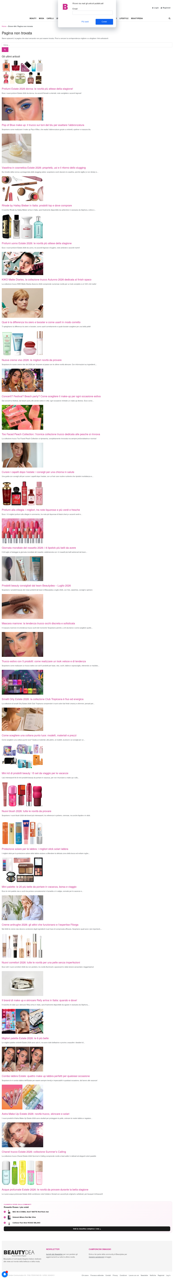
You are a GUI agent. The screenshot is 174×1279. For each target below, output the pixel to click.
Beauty (33, 18)
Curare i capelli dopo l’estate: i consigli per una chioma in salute (38, 472)
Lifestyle (123, 18)
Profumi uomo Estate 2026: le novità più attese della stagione (37, 243)
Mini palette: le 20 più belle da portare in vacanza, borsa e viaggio (39, 886)
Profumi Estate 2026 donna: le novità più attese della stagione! (37, 88)
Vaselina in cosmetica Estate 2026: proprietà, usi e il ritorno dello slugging (44, 167)
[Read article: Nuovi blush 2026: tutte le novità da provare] (87, 794)
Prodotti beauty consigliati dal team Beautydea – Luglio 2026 (36, 585)
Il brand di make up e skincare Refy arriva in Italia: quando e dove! (39, 1000)
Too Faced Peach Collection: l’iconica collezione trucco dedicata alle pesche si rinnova (51, 434)
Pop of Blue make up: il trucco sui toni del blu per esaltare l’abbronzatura (43, 125)
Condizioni (123, 1275)
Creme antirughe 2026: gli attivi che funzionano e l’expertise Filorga (40, 924)
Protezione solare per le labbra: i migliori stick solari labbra (35, 849)
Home (4, 26)
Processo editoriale (97, 1275)
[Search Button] (169, 18)
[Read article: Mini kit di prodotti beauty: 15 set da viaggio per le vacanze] (87, 756)
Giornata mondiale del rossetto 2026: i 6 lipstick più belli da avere (39, 547)
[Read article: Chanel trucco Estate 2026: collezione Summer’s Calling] (87, 1134)
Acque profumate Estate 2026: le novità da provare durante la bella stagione (45, 1189)
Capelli (50, 18)
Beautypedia (137, 18)
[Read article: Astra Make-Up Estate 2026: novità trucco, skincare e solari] (87, 1097)
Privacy (115, 1275)
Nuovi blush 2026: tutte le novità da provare (26, 811)
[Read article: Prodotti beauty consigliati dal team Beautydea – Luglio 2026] (87, 568)
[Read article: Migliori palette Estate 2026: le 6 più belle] (87, 1021)
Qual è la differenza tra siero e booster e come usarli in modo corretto (41, 322)
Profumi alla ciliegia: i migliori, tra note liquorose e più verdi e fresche (41, 509)
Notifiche (153, 1275)
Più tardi (85, 22)
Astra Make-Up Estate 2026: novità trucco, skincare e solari (35, 1113)
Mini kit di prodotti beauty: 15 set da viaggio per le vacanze (35, 773)
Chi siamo (85, 1275)
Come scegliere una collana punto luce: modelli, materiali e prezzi (39, 735)
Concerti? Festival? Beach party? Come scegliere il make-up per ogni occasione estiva (51, 396)
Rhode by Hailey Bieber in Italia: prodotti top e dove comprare (37, 205)
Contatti (108, 1275)
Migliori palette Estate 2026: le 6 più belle (25, 1038)
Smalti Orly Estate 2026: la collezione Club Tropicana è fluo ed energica (42, 699)
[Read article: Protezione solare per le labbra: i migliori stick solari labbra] (87, 832)
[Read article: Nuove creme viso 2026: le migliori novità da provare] (87, 343)
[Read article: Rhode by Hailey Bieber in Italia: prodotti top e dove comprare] (87, 188)
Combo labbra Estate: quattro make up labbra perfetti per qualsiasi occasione (46, 1076)
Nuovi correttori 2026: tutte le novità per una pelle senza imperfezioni (41, 962)
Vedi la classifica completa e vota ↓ (87, 1229)
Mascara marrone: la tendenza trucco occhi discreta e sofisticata (38, 623)
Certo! (104, 22)
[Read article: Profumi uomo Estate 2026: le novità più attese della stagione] (87, 226)
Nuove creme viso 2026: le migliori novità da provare (32, 360)
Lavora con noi (134, 1275)
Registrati (166, 7)
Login (156, 7)
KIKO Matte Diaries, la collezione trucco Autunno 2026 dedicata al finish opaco (46, 279)
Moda (41, 18)
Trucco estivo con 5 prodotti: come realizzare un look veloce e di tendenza (44, 661)
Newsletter (144, 1275)
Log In (168, 1275)
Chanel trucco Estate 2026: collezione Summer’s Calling (34, 1151)
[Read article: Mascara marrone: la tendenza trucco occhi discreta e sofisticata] (87, 606)
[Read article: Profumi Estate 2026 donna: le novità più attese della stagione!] (87, 71)
